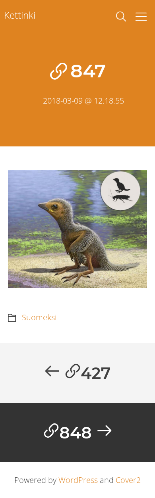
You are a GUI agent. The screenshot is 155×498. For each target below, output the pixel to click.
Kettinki (19, 14)
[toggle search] (121, 17)
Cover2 (128, 480)
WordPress (78, 480)
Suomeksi (39, 317)
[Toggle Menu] (141, 17)
